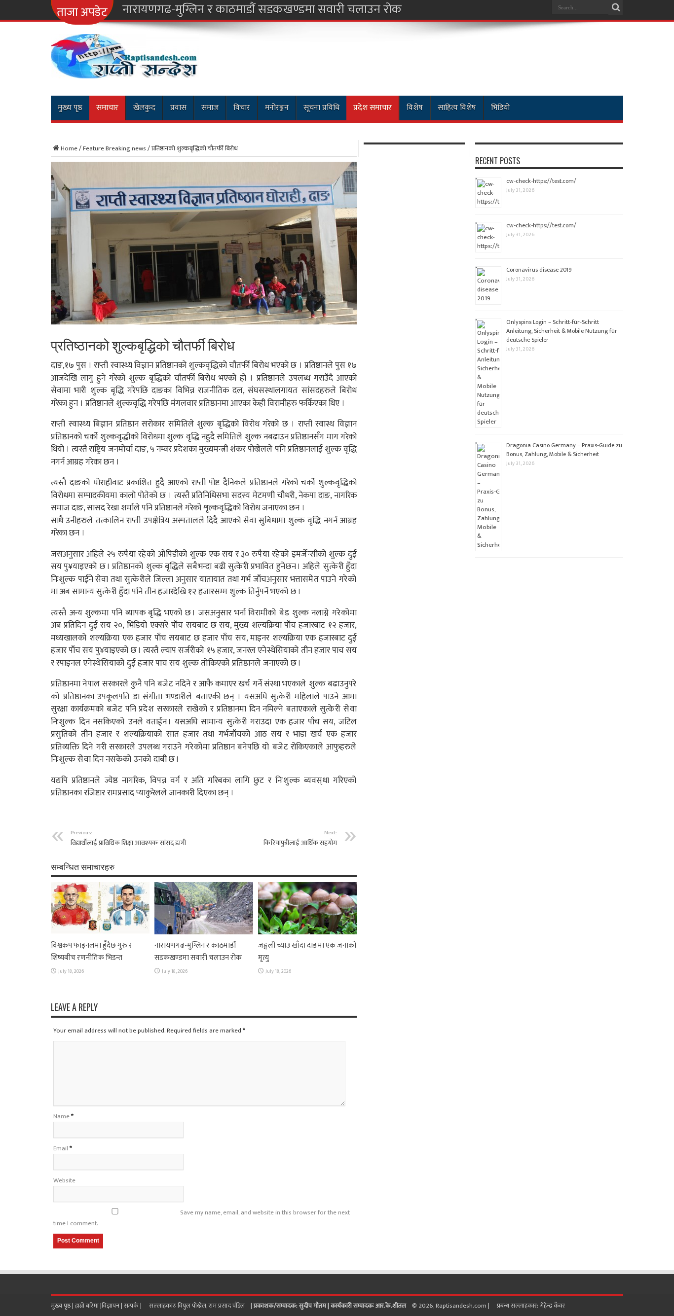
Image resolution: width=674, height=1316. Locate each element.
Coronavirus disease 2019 (539, 270)
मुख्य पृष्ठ (70, 107)
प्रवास (178, 107)
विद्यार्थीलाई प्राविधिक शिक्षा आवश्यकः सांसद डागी (128, 838)
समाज (210, 107)
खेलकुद (144, 107)
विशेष (415, 107)
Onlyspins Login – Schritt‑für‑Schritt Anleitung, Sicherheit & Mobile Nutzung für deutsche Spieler (561, 331)
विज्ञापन (110, 1305)
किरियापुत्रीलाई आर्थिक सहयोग (300, 838)
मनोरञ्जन (277, 107)
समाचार (107, 107)
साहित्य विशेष (457, 107)
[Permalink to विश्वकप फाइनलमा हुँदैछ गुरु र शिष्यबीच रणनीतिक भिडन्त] (100, 932)
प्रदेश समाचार (372, 107)
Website (64, 1180)
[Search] (615, 7)
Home (69, 148)
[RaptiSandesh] (125, 71)
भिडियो (500, 107)
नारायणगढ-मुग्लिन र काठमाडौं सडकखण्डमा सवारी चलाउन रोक (262, 10)
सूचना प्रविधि (321, 107)
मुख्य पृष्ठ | (63, 1305)
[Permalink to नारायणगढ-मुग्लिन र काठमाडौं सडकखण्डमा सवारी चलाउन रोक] (203, 932)
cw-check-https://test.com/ (541, 181)
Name (61, 1116)
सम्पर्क (132, 1305)
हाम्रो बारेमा (87, 1305)
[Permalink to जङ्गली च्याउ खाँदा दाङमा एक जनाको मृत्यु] (307, 932)
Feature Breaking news (114, 148)
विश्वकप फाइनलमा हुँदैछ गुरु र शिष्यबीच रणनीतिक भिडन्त (91, 951)
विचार (241, 107)
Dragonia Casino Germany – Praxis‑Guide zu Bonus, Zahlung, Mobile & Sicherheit (564, 449)
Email (60, 1148)
